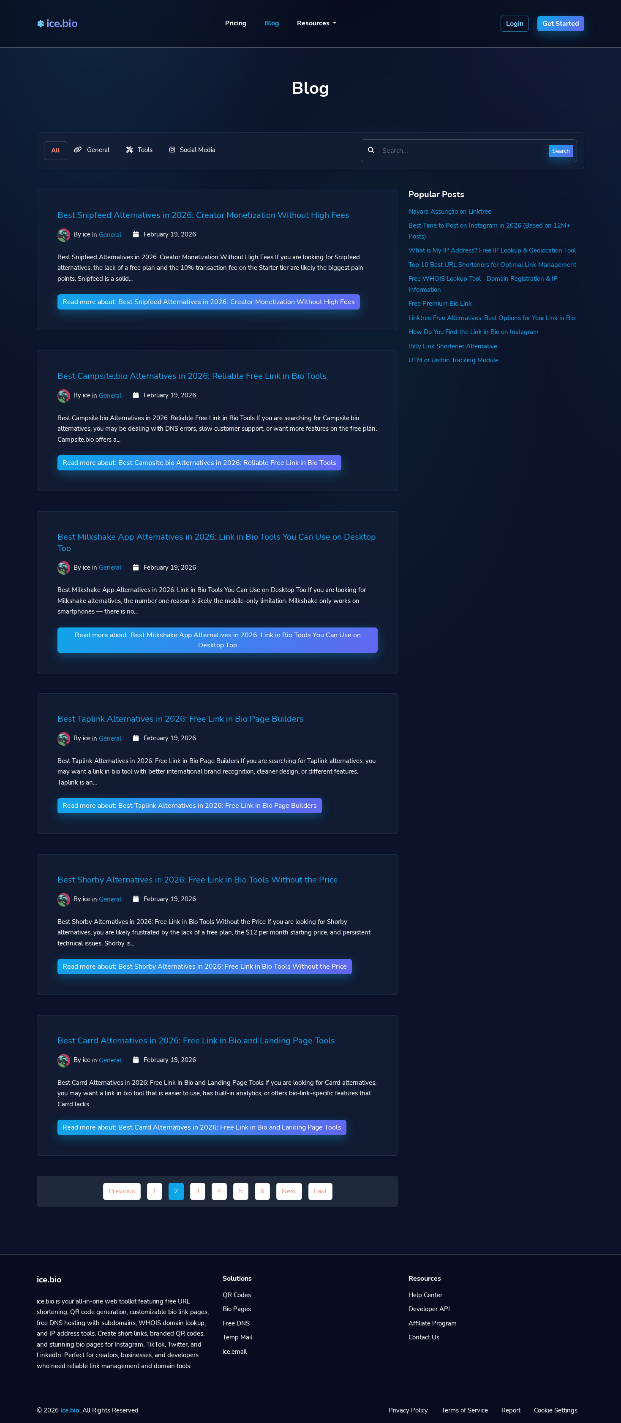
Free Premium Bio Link (440, 303)
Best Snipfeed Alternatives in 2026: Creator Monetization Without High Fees (203, 215)
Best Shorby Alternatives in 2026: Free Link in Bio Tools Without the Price (197, 879)
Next (289, 1191)
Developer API (429, 1309)
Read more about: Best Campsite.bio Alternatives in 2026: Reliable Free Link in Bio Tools (199, 462)
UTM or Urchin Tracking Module (453, 360)
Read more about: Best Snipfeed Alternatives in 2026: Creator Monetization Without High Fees (209, 302)
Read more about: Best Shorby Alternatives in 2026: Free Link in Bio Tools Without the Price (205, 966)
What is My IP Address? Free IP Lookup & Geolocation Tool (492, 250)
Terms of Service (464, 1410)
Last (320, 1191)
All (55, 150)
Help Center (425, 1295)
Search (561, 151)
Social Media (196, 150)
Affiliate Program (433, 1323)
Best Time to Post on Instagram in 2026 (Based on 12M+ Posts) (489, 231)
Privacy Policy (408, 1410)
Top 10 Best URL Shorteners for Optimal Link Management (492, 265)
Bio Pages (237, 1309)
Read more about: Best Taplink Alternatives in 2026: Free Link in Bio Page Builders (190, 805)
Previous (122, 1191)
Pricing (236, 23)
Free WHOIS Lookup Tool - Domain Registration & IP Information (483, 284)
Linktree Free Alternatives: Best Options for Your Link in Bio (492, 318)
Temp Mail (237, 1337)
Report (510, 1410)
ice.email (235, 1351)
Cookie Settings (555, 1410)
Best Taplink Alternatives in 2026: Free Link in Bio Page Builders (180, 719)
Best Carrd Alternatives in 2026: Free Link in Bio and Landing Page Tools (196, 1040)
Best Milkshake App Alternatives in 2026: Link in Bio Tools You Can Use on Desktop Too (216, 542)
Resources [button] (314, 23)
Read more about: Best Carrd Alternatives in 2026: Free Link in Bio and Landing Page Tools (202, 1127)
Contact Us (424, 1337)
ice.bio (69, 1410)
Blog (271, 23)
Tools (144, 150)
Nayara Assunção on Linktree (450, 211)
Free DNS (236, 1323)
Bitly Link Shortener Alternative (453, 346)
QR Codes (237, 1295)
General (97, 150)
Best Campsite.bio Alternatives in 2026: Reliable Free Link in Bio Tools (192, 376)
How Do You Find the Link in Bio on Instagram (474, 332)
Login (514, 23)
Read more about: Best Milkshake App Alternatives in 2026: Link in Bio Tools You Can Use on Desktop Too (218, 639)
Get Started (560, 23)
